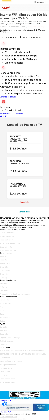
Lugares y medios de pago (10, 338)
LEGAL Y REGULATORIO (8, 417)
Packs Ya (3, 260)
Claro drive (4, 274)
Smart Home (4, 318)
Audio (2, 310)
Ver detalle (24, 202)
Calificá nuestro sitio (7, 341)
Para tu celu (4, 300)
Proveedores (5, 372)
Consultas (4, 327)
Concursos (4, 375)
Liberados (4, 290)
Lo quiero (4, 116)
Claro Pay (3, 278)
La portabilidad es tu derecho (11, 361)
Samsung (3, 283)
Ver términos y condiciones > (11, 113)
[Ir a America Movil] (24, 389)
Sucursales (4, 334)
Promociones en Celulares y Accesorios (15, 294)
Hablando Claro (6, 368)
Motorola (3, 287)
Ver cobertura (24, 212)
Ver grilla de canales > (9, 97)
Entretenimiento (6, 247)
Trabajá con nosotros (8, 365)
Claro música (5, 270)
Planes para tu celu (7, 236)
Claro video (4, 267)
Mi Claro (3, 256)
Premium (3, 307)
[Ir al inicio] (24, 385)
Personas (3, 27)
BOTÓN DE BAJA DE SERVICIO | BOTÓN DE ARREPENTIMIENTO (22, 350)
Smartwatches (5, 303)
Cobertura (4, 345)
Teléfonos (4, 330)
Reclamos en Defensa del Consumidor (13, 419)
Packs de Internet (6, 240)
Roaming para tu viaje (8, 250)
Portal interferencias (7, 382)
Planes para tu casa (18, 27)
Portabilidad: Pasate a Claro (10, 243)
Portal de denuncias (7, 379)
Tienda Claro (5, 263)
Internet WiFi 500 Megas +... (38, 27)
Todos (2, 321)
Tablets (2, 314)
